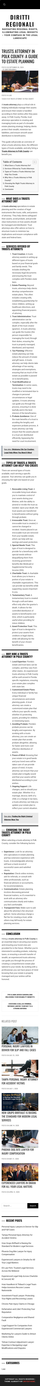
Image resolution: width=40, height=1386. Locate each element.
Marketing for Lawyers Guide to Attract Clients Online (19, 1335)
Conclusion (9, 189)
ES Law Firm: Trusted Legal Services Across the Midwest (18, 1269)
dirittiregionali (10, 69)
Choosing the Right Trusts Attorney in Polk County (19, 184)
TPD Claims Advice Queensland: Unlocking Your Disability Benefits (20, 996)
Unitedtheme (29, 1381)
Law (10, 95)
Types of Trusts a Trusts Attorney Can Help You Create (20, 173)
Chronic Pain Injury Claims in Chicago (18, 1304)
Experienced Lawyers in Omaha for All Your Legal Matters (19, 1185)
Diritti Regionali (20, 20)
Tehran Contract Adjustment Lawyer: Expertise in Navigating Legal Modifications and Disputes (18, 1345)
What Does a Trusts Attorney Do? (18, 165)
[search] (4, 4)
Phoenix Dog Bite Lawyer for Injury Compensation (18, 1151)
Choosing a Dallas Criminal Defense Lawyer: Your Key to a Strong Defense (20, 1006)
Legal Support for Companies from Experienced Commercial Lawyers (17, 1327)
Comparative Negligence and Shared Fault (18, 1319)
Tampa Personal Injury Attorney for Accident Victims (20, 1081)
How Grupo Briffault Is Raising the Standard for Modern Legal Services (19, 1116)
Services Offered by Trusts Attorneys (19, 169)
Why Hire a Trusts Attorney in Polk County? (18, 178)
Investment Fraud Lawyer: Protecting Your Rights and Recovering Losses (18, 1297)
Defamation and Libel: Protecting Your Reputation (18, 1310)
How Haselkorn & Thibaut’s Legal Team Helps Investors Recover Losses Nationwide (19, 1287)
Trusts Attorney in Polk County (22, 99)
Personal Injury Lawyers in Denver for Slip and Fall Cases (19, 1048)
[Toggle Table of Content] (33, 162)
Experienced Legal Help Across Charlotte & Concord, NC (20, 1277)
